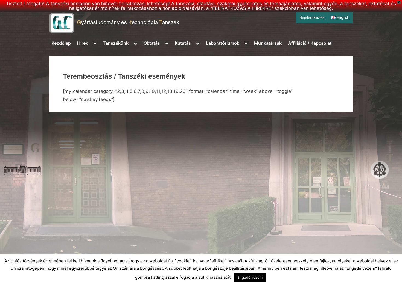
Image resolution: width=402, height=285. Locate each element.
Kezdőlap (61, 43)
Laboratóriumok (222, 43)
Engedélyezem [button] (250, 277)
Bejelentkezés (311, 17)
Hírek (82, 43)
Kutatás (183, 43)
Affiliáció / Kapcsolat (309, 43)
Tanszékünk (116, 43)
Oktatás (152, 43)
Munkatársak (268, 43)
